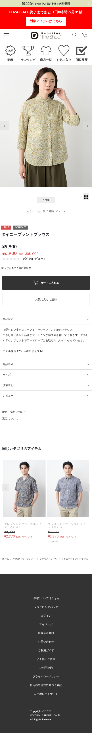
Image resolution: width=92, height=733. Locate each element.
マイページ (46, 624)
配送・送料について (14, 412)
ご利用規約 (46, 667)
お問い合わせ (46, 641)
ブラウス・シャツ (48, 559)
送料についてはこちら (46, 598)
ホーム (5, 559)
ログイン (46, 615)
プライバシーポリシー (46, 676)
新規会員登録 (46, 633)
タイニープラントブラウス (74, 559)
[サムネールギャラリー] (86, 199)
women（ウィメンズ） (24, 559)
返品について (10, 418)
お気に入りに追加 (46, 299)
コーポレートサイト (46, 693)
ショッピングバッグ (46, 607)
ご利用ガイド (46, 650)
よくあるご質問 (46, 659)
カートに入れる (49, 282)
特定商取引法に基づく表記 (46, 685)
